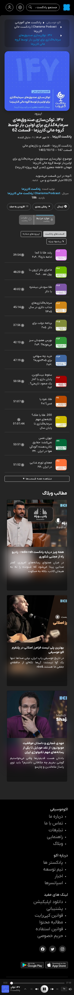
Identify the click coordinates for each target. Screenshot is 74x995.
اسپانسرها (54, 883)
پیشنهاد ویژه (55, 241)
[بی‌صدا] (70, 989)
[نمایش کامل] (25, 989)
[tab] (44, 219)
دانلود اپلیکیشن (48, 902)
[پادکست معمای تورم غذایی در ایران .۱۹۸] (61, 465)
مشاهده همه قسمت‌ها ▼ (37, 479)
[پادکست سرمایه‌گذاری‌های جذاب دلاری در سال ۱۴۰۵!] (61, 307)
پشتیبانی (54, 909)
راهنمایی (55, 837)
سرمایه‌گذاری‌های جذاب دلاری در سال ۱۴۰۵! (40, 307)
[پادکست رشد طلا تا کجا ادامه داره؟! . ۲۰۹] (61, 255)
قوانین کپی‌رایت (49, 915)
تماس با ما (53, 823)
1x (64, 988)
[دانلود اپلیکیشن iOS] (56, 966)
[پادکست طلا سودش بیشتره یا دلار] (61, 289)
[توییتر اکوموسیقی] (52, 949)
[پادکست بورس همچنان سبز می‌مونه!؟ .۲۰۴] (61, 342)
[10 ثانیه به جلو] (52, 989)
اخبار (59, 876)
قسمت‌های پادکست (54, 233)
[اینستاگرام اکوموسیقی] (62, 949)
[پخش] (44, 989)
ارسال (60, 206)
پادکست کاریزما (31, 189)
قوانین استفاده (49, 929)
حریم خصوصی (50, 936)
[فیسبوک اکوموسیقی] (42, 949)
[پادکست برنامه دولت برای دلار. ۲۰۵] (61, 325)
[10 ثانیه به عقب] (36, 989)
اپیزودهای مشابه (31, 233)
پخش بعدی (41, 206)
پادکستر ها (53, 863)
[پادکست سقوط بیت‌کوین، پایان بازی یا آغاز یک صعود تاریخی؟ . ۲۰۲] (61, 381)
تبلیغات (56, 830)
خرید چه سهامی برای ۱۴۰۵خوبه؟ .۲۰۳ (42, 360)
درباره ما (56, 817)
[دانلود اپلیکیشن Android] (32, 966)
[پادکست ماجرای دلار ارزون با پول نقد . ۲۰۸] (61, 272)
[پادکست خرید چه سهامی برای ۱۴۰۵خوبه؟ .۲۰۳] (61, 360)
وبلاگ (58, 844)
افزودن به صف (17, 206)
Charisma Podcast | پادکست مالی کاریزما (34, 193)
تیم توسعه (53, 869)
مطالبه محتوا (51, 922)
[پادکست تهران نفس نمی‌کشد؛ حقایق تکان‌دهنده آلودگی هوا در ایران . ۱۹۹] (61, 444)
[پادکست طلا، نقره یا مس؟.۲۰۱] (61, 401)
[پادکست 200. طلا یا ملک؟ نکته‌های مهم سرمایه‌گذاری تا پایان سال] (61, 421)
